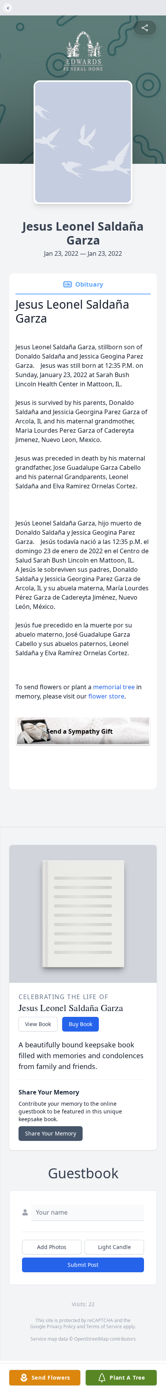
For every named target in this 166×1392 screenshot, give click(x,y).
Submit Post (83, 1264)
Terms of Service (104, 1326)
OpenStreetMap (91, 1339)
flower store (106, 696)
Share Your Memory (50, 1133)
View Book (38, 1024)
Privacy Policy (61, 1326)
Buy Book (80, 1024)
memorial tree (114, 687)
